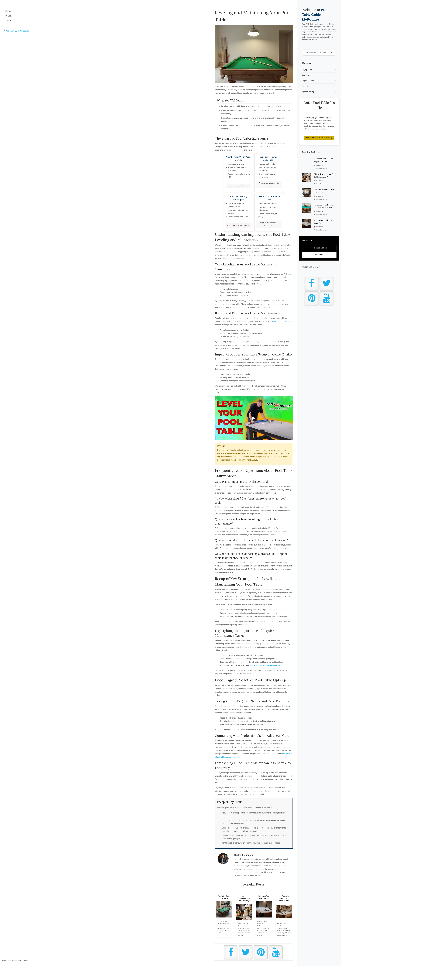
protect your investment (281, 321)
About (8, 21)
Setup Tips (319, 86)
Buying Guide (319, 70)
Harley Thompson (321, 166)
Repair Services (319, 81)
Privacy (8, 16)
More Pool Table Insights (318, 135)
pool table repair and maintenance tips (265, 665)
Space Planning (319, 92)
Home (8, 11)
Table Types (319, 75)
